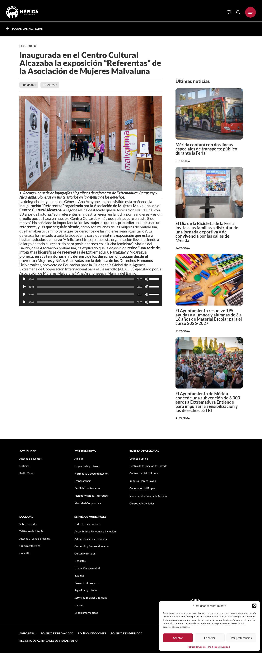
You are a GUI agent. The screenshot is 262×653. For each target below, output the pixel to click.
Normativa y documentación (91, 473)
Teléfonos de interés (31, 531)
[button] (254, 606)
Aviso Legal (27, 633)
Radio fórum (26, 473)
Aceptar (178, 638)
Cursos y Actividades (141, 503)
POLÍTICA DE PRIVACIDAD (57, 633)
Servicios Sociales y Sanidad (90, 597)
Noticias (32, 45)
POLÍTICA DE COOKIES (92, 633)
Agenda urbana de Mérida (34, 538)
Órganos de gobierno (86, 466)
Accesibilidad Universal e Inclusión (95, 531)
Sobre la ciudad (28, 524)
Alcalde (78, 458)
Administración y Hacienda (90, 538)
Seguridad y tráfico (85, 590)
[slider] (154, 278)
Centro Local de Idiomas (143, 473)
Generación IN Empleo (142, 488)
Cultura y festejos (29, 545)
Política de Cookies (197, 646)
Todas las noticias (27, 28)
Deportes (80, 560)
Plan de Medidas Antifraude (91, 495)
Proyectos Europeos (86, 583)
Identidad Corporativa (87, 503)
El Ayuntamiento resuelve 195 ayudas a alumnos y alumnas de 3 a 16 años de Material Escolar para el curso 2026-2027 (208, 317)
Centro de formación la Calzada (148, 465)
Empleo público (138, 458)
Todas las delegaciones (87, 524)
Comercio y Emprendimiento (91, 546)
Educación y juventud (87, 568)
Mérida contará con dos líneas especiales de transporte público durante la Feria (206, 149)
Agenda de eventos (30, 458)
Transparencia (82, 480)
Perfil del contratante (87, 488)
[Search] (238, 12)
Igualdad (50, 84)
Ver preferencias (241, 638)
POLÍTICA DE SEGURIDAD (126, 633)
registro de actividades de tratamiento (48, 640)
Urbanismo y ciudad (86, 612)
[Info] (229, 12)
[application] (90, 279)
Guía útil (24, 553)
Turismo (79, 605)
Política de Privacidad (219, 646)
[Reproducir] (24, 279)
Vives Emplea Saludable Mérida (148, 496)
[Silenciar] (146, 279)
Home (22, 45)
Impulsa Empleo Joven (142, 480)
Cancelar (209, 638)
